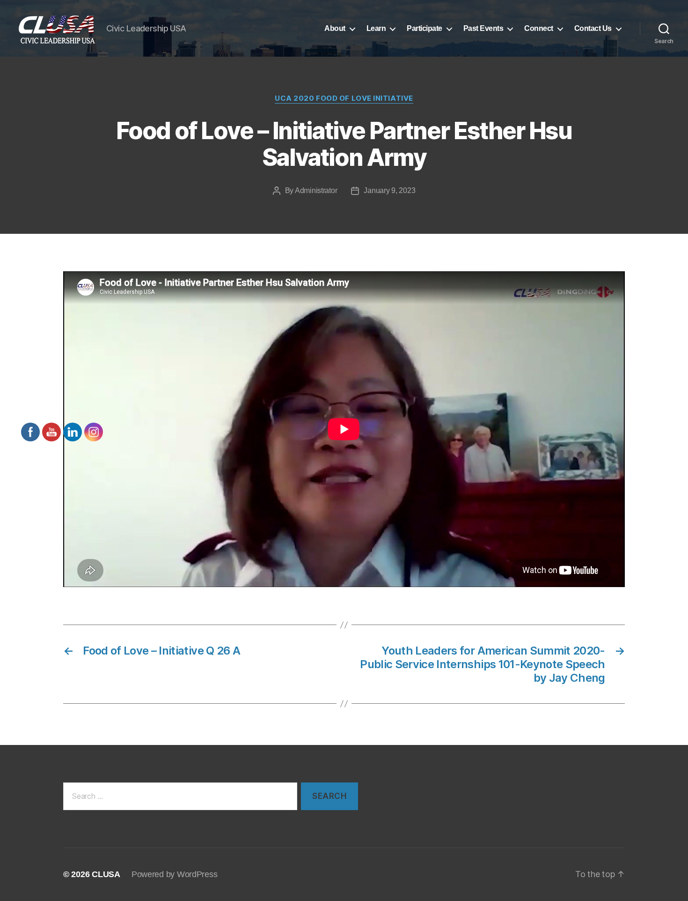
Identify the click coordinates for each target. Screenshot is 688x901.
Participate (424, 28)
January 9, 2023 (389, 190)
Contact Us (593, 28)
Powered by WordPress (175, 874)
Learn (376, 28)
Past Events (483, 28)
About (334, 28)
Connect (538, 28)
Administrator (316, 190)
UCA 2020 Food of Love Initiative (344, 98)
